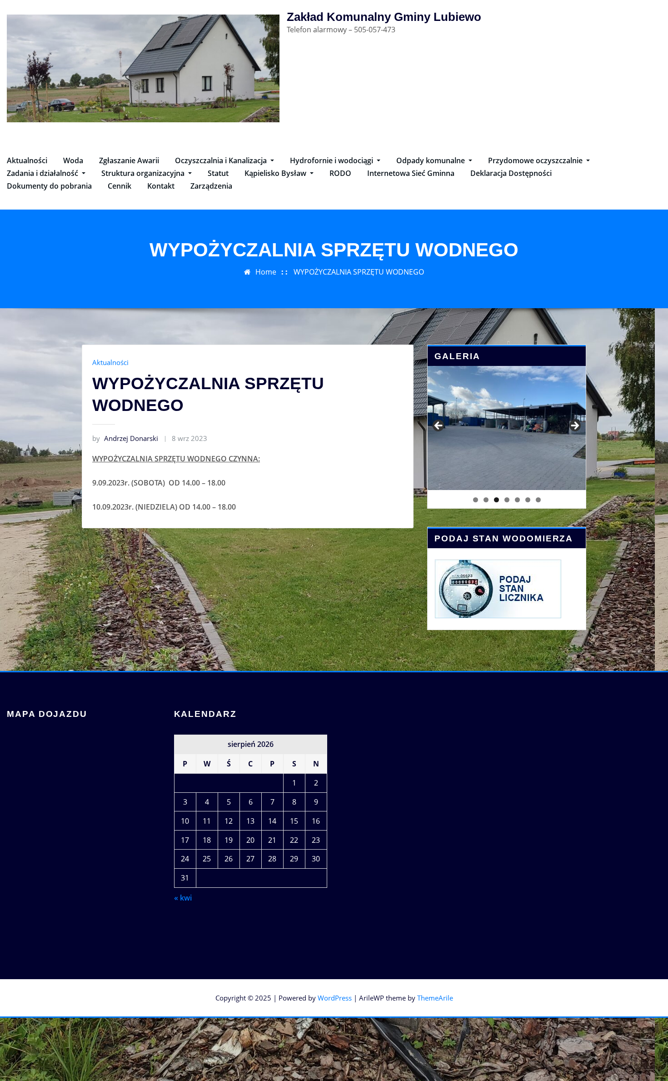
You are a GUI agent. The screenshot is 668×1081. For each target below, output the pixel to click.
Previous (439, 426)
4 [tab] (506, 499)
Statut (218, 173)
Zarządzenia (211, 186)
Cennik (119, 186)
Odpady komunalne (431, 160)
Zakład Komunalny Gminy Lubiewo (384, 16)
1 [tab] (475, 499)
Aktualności (27, 160)
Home (265, 272)
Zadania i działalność (43, 173)
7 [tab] (538, 499)
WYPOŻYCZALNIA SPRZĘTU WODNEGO (359, 272)
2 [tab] (486, 499)
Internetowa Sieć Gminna (410, 173)
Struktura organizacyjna (143, 173)
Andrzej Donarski (125, 438)
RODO (340, 173)
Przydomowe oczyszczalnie (536, 160)
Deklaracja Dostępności (511, 173)
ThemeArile (435, 997)
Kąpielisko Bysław (276, 173)
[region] (507, 428)
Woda (73, 160)
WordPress (335, 997)
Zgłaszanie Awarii (129, 160)
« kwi (183, 898)
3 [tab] (496, 499)
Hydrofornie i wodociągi (332, 160)
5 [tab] (517, 499)
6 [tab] (527, 499)
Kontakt (160, 186)
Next (574, 426)
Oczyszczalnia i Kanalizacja (222, 160)
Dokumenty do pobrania (49, 186)
